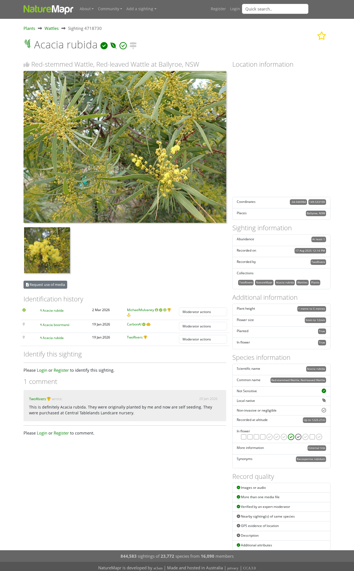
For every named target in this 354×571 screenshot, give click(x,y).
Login (235, 8)
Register (218, 8)
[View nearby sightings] (133, 44)
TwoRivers (135, 337)
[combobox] (286, 9)
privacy (233, 568)
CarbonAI (134, 324)
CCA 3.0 (249, 568)
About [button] (85, 8)
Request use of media (47, 284)
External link (316, 448)
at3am (158, 568)
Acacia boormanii (56, 324)
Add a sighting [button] (139, 8)
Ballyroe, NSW (316, 213)
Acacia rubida (53, 310)
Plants (29, 28)
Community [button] (108, 8)
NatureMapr (264, 282)
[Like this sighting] (27, 64)
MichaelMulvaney (140, 310)
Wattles (52, 28)
